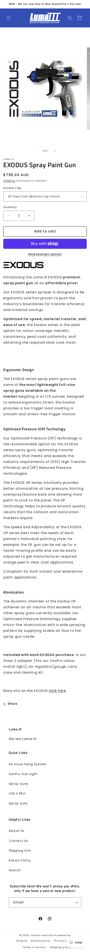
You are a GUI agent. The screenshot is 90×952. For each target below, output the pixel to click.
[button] (9, 18)
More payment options (45, 254)
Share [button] (12, 703)
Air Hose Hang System (27, 764)
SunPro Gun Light (23, 774)
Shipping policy (61, 947)
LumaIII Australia (42, 935)
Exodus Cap (12, 188)
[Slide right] (54, 151)
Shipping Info (20, 850)
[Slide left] (35, 151)
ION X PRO (17, 793)
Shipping (9, 180)
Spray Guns (18, 784)
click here (57, 690)
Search (15, 870)
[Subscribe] (76, 902)
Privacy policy (64, 940)
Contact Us (18, 841)
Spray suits (18, 803)
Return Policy (20, 860)
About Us (16, 831)
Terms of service (34, 947)
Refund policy (40, 940)
